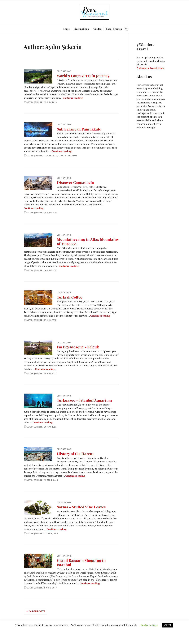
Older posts (37, 611)
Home (66, 28)
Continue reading (73, 97)
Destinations (81, 28)
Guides (97, 28)
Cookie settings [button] (149, 624)
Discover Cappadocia (75, 182)
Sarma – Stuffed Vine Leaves (81, 506)
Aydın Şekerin (34, 102)
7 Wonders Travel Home (151, 68)
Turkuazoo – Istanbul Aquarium (84, 400)
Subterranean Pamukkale (79, 129)
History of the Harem (75, 453)
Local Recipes (114, 28)
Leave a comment (68, 155)
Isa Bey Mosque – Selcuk (78, 346)
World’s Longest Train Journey (83, 75)
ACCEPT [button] (167, 625)
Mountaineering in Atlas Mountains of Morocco (88, 241)
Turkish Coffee (69, 297)
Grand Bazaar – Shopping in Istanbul (81, 562)
